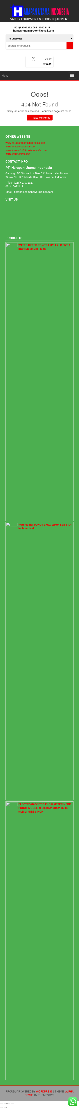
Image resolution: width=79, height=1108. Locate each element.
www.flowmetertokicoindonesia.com (26, 150)
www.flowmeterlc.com (18, 154)
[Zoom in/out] (12, 1103)
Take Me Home (41, 117)
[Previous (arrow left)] (1, 1107)
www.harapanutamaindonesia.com (26, 142)
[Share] (5, 1103)
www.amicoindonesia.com (20, 146)
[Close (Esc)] (1, 1103)
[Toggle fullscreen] (8, 1103)
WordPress (44, 1091)
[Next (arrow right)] (5, 1107)
